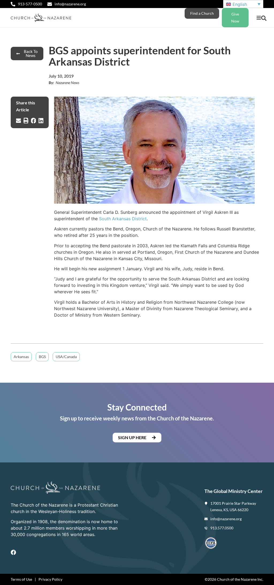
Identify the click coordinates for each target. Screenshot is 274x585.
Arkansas (21, 356)
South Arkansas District (123, 218)
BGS (42, 356)
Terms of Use (21, 579)
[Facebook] (13, 552)
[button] (258, 17)
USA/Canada (66, 356)
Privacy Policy (50, 579)
